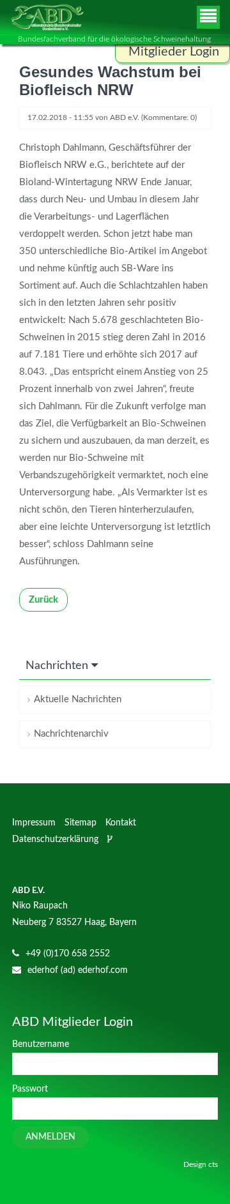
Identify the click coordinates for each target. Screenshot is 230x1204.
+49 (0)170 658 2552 (68, 953)
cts (213, 1164)
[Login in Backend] (111, 839)
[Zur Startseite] (47, 17)
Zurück (43, 600)
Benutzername (40, 1044)
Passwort (30, 1089)
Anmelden (50, 1137)
